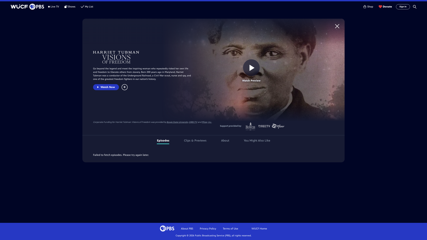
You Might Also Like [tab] (257, 140)
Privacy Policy (208, 228)
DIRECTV (193, 122)
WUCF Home (259, 228)
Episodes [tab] (163, 140)
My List (89, 6)
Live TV (55, 6)
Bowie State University (177, 122)
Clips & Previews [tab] (195, 140)
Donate (387, 6)
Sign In (402, 6)
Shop (370, 6)
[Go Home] (337, 26)
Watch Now (108, 87)
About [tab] (225, 140)
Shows (71, 6)
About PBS (187, 228)
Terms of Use (230, 228)
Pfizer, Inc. (206, 122)
